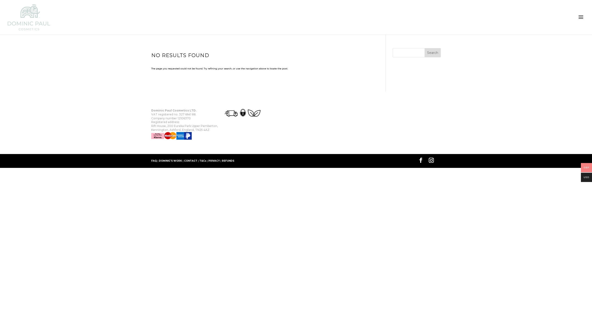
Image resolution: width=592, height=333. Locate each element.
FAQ (154, 160)
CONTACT (190, 160)
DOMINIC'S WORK (170, 160)
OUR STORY (159, 146)
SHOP (176, 146)
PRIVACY (214, 160)
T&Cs (202, 160)
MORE (189, 146)
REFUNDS (228, 160)
